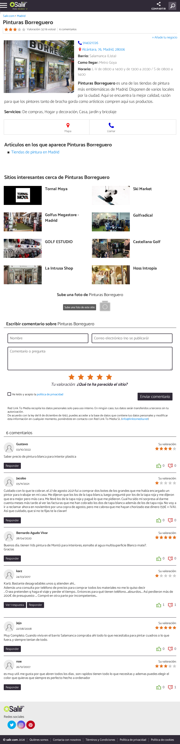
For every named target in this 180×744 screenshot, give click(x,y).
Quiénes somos (39, 740)
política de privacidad (50, 394)
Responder (12, 465)
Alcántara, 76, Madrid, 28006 (103, 49)
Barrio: (83, 56)
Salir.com (8, 16)
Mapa (67, 131)
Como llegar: (88, 62)
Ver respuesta (15, 605)
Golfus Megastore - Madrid (62, 218)
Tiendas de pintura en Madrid (35, 152)
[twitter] (12, 725)
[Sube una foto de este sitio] (105, 306)
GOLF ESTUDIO (59, 242)
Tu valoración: (63, 384)
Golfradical (143, 216)
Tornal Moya (56, 189)
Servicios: (12, 111)
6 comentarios (67, 29)
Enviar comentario (155, 396)
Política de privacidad (133, 740)
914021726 (90, 43)
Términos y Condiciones (100, 740)
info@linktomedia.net (135, 419)
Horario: (84, 69)
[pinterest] (30, 725)
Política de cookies (162, 740)
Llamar (111, 131)
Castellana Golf (147, 242)
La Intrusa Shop (59, 269)
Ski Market (142, 189)
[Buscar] (173, 6)
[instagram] (21, 725)
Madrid (21, 16)
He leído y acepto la (37, 394)
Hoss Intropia (145, 269)
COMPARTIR (158, 9)
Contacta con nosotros (67, 740)
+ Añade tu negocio (164, 37)
